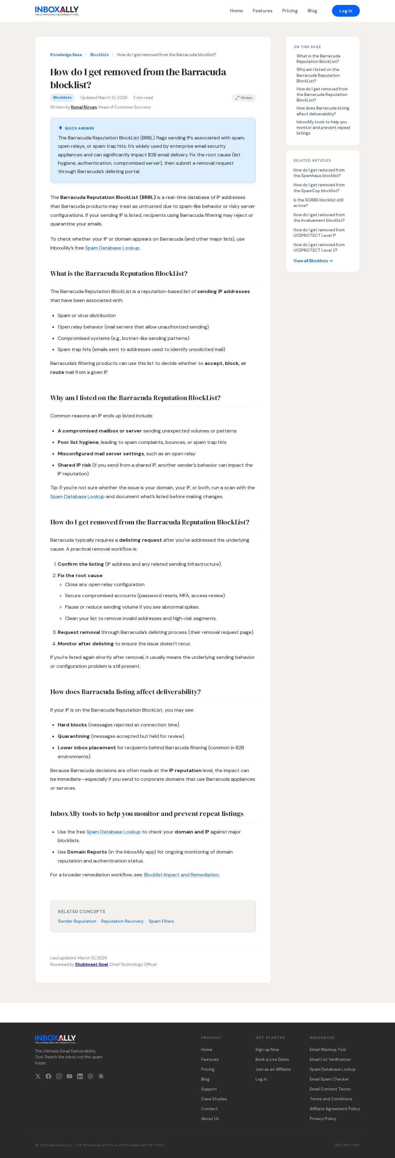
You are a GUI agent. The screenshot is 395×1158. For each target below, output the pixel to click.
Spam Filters (161, 921)
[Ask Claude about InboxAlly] (101, 1077)
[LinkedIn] (80, 1077)
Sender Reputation (77, 921)
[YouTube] (69, 1077)
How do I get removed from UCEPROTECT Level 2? (319, 247)
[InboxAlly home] (57, 10)
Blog (312, 11)
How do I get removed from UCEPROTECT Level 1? (319, 232)
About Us (210, 1118)
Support (209, 1089)
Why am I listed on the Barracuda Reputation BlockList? (318, 75)
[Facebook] (48, 1077)
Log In (345, 11)
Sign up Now (267, 1049)
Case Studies (214, 1099)
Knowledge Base (66, 54)
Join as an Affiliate (273, 1069)
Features (262, 11)
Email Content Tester (330, 1089)
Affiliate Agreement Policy (335, 1108)
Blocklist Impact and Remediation (181, 874)
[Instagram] (59, 1077)
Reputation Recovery (122, 921)
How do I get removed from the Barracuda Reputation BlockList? (322, 94)
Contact (209, 1108)
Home (236, 11)
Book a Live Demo (272, 1059)
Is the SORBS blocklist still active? (318, 202)
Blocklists (99, 54)
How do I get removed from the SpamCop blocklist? (319, 187)
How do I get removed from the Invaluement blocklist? (319, 217)
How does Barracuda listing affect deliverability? (323, 110)
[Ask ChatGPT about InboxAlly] (90, 1077)
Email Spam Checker (329, 1079)
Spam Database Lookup (112, 248)
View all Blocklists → (313, 260)
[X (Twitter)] (38, 1077)
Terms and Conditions (331, 1099)
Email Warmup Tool (328, 1049)
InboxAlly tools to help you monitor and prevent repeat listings (324, 127)
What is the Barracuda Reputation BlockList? (318, 58)
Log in (261, 1079)
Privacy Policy (323, 1118)
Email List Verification (330, 1059)
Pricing (290, 11)
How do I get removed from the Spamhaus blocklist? (319, 172)
